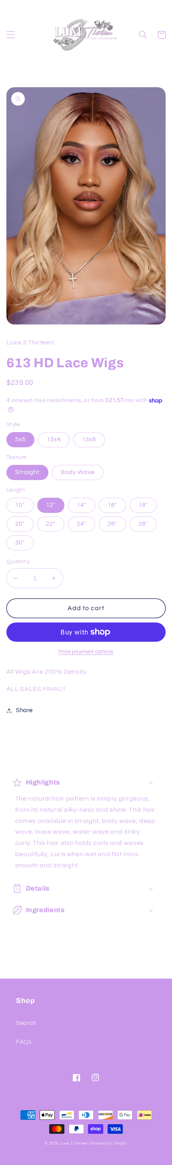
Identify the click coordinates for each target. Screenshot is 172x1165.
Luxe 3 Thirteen (74, 1143)
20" (20, 524)
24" (81, 524)
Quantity (18, 561)
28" (143, 524)
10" (20, 505)
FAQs (24, 1042)
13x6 (89, 439)
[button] (10, 35)
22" (51, 524)
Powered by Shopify (108, 1143)
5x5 (20, 439)
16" (112, 505)
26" (112, 524)
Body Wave (77, 472)
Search (26, 1023)
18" (143, 505)
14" (81, 505)
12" (51, 505)
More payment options (86, 652)
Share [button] (24, 710)
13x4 (54, 439)
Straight (27, 472)
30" (20, 543)
